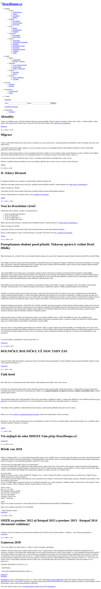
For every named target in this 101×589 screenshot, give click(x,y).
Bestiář (15, 28)
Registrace (8, 100)
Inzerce (15, 74)
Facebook (12, 112)
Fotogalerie (16, 16)
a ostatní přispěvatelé (57, 579)
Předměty (16, 32)
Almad (3, 165)
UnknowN (4, 343)
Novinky (11, 86)
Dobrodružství (17, 30)
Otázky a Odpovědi (19, 68)
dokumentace (51, 586)
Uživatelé (16, 79)
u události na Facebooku (41, 194)
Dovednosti (16, 21)
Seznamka (16, 72)
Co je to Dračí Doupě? (20, 65)
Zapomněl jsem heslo (11, 107)
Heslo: (29, 103)
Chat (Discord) (13, 91)
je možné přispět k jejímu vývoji (33, 586)
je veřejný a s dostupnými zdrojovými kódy (25, 414)
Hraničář (15, 44)
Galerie (15, 14)
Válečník (15, 51)
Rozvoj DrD (16, 37)
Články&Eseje (17, 12)
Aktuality (11, 84)
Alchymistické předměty (20, 42)
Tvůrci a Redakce (18, 77)
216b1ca (21, 579)
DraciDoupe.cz (5, 579)
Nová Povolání (17, 23)
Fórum (11, 93)
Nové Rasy (16, 24)
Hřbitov (15, 17)
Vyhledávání (16, 60)
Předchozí (4, 126)
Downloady (16, 35)
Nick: (6, 103)
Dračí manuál (17, 67)
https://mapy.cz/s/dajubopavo (78, 184)
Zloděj (15, 53)
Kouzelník (16, 47)
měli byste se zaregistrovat (62, 123)
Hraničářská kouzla (19, 46)
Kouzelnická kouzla (19, 49)
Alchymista (16, 40)
